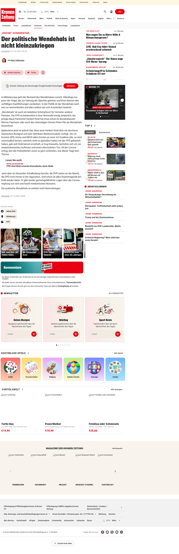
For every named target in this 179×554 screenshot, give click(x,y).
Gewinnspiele (57, 2)
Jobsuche (95, 2)
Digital (101, 18)
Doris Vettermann (17, 60)
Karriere (112, 514)
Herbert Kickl (10, 211)
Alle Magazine (117, 448)
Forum (15, 26)
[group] (10, 243)
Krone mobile (70, 2)
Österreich (32, 18)
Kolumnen (38, 26)
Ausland (91, 18)
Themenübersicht (73, 282)
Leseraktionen (26, 26)
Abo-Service (9, 520)
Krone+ (21, 18)
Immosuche (84, 2)
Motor (109, 18)
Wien (41, 18)
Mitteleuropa (10, 216)
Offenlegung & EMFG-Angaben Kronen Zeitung (62, 507)
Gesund (81, 18)
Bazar (105, 2)
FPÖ (7, 222)
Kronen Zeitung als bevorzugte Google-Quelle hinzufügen (42, 86)
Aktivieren (71, 86)
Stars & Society (61, 18)
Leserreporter (75, 26)
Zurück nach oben (63, 543)
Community (44, 2)
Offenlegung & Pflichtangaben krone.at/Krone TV (23, 507)
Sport (73, 18)
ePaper (33, 2)
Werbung (102, 514)
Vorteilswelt (22, 2)
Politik (49, 18)
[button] (113, 19)
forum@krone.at (65, 286)
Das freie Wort (50, 26)
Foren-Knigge (62, 26)
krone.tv (120, 18)
